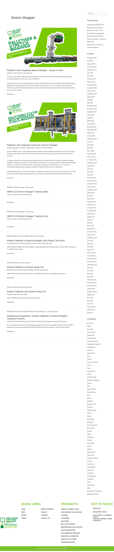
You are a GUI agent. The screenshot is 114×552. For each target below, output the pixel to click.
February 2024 (91, 79)
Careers (44, 515)
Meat (88, 386)
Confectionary (91, 347)
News (88, 395)
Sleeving (64, 515)
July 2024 (90, 73)
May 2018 (90, 196)
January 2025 (91, 64)
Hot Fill (89, 374)
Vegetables (90, 479)
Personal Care (91, 404)
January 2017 (91, 228)
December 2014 (92, 282)
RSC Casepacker (92, 425)
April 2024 (90, 76)
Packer (28, 321)
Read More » (11, 94)
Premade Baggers (68, 542)
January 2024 (91, 82)
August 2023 (91, 97)
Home (23, 509)
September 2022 (92, 112)
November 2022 (92, 109)
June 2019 (90, 172)
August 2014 (91, 294)
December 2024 (92, 67)
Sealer (89, 434)
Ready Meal (90, 419)
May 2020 (90, 148)
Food (13, 270)
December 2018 (92, 181)
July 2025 (90, 61)
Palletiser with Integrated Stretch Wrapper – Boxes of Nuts (35, 70)
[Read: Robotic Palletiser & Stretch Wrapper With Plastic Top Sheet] (25, 236)
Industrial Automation (13, 148)
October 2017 (91, 214)
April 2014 (90, 303)
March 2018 (90, 199)
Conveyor (90, 350)
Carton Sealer (91, 332)
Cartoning (65, 518)
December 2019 (92, 160)
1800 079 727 (97, 508)
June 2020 (90, 145)
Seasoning (90, 437)
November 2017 (92, 211)
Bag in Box (90, 323)
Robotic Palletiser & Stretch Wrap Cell (25, 267)
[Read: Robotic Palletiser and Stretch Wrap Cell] (19, 287)
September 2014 (92, 291)
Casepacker (10, 321)
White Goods (91, 485)
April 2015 (90, 276)
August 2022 (91, 115)
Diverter (89, 359)
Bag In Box (65, 521)
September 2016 (92, 237)
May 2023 (90, 103)
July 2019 (90, 169)
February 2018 (91, 202)
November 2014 (92, 285)
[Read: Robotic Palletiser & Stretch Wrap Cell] (19, 262)
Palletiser (10, 73)
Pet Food (89, 407)
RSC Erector (91, 428)
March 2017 (90, 225)
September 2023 (92, 94)
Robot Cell (90, 422)
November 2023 (92, 88)
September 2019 (92, 163)
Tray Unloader (91, 467)
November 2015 (92, 261)
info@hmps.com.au (100, 512)
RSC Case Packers (68, 524)
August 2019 (91, 166)
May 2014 (90, 300)
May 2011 (90, 312)
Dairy (88, 356)
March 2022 (90, 121)
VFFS (89, 482)
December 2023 (92, 85)
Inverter (89, 383)
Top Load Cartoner (92, 458)
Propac (89, 416)
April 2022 (90, 118)
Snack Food (90, 443)
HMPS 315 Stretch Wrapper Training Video (27, 191)
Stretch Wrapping (68, 530)
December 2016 (92, 231)
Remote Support (47, 509)
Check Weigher (91, 338)
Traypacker (38, 148)
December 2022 (92, 106)
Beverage (90, 329)
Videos (23, 518)
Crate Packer (91, 353)
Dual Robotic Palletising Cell (95, 24)
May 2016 (90, 243)
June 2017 (90, 220)
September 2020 (92, 139)
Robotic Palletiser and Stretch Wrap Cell (26, 291)
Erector (89, 365)
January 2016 (91, 255)
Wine (88, 488)
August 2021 (91, 133)
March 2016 (90, 249)
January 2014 (91, 309)
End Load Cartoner (92, 362)
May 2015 (90, 273)
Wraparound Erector (93, 494)
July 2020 (90, 142)
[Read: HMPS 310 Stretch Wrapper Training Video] (20, 211)
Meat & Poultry (91, 389)
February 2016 (91, 252)
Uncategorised (91, 476)
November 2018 (92, 184)
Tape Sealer (90, 455)
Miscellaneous (91, 392)
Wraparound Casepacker (53, 321)
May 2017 (90, 222)
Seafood (89, 431)
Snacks (89, 446)
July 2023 (90, 100)
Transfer (89, 461)
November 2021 (92, 127)
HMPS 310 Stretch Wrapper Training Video (27, 216)
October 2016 (91, 234)
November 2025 (92, 58)
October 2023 (91, 91)
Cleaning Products (12, 243)
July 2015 (90, 267)
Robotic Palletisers (69, 539)
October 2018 (91, 187)
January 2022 (91, 124)
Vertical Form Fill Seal (70, 509)
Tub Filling (90, 473)
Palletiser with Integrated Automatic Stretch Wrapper (32, 145)
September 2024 (92, 70)
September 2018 (92, 190)
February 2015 (91, 279)
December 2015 (92, 258)
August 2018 (91, 193)
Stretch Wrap (17, 73)
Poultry (89, 413)
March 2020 (90, 151)
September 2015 (92, 264)
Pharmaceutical (91, 410)
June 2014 (90, 297)
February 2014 (91, 306)
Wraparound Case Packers (71, 527)
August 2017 (91, 217)
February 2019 (91, 178)
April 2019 (90, 175)
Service (44, 512)
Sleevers (89, 440)
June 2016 (90, 240)
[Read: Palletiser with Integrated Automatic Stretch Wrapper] (42, 122)
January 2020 (91, 157)
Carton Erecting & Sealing (71, 512)
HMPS (23, 512)
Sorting (89, 449)
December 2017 (92, 208)
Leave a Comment (12, 194)
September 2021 (92, 130)
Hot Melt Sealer (91, 377)
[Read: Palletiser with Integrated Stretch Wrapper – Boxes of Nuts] (42, 47)
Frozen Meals (91, 371)
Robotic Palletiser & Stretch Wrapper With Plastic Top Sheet (36, 240)
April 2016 (90, 246)
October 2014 (91, 288)
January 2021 (91, 136)
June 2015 (90, 270)
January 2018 (91, 205)
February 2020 (91, 154)
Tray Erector (90, 464)
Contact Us (45, 518)
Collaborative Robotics (94, 344)
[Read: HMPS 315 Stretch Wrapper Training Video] (20, 187)
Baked (9, 270)
